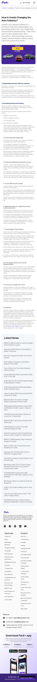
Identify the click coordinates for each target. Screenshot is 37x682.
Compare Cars (9, 568)
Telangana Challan (10, 547)
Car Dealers (8, 571)
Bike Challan (24, 609)
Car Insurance (25, 539)
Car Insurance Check (25, 578)
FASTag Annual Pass (10, 562)
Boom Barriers (9, 574)
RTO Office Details (26, 554)
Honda (32, 313)
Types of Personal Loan (26, 588)
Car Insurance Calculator (25, 572)
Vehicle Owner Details (25, 567)
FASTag (23, 545)
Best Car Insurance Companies (26, 599)
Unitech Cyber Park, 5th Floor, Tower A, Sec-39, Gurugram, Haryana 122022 (19, 626)
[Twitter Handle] (15, 526)
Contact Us (8, 536)
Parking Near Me (25, 548)
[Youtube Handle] (25, 526)
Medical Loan (8, 588)
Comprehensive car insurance (10, 579)
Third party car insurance (25, 583)
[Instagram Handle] (5, 526)
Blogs (6, 539)
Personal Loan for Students (26, 594)
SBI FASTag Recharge (8, 543)
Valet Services (9, 554)
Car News (10, 8)
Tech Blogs (8, 551)
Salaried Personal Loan (26, 605)
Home (4, 8)
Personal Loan (25, 557)
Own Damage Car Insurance (9, 592)
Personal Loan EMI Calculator (26, 562)
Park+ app (14, 326)
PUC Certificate (9, 596)
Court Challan (8, 599)
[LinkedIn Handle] (20, 526)
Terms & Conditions (10, 679)
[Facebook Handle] (10, 526)
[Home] (5, 2)
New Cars (23, 536)
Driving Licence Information (9, 558)
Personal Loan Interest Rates (9, 584)
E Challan (23, 542)
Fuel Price (23, 551)
